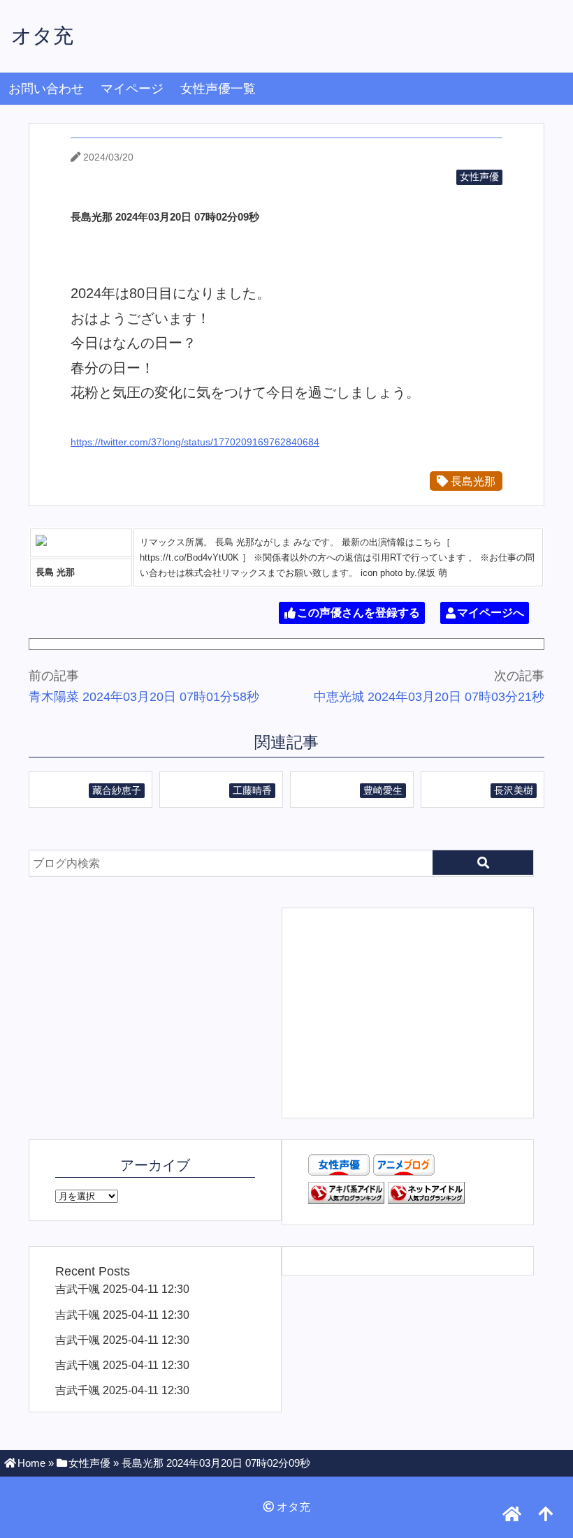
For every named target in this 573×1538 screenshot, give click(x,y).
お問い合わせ (46, 89)
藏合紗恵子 (116, 790)
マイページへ (490, 613)
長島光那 (471, 481)
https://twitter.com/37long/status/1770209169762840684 (195, 442)
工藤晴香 (252, 790)
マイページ (132, 89)
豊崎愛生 (382, 790)
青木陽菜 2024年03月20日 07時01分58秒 (144, 697)
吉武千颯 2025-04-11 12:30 (122, 1288)
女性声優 (479, 176)
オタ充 (42, 35)
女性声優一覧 (218, 89)
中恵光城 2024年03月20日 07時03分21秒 (429, 697)
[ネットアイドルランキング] (426, 1199)
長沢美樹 (513, 790)
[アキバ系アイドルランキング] (346, 1199)
